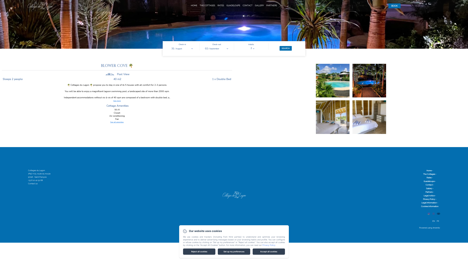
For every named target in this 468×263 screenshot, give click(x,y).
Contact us (33, 184)
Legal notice (429, 196)
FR (438, 221)
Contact (248, 5)
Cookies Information (430, 206)
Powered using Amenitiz (429, 228)
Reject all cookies (199, 251)
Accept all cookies (268, 251)
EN (433, 221)
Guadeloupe (233, 5)
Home (194, 5)
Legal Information (429, 203)
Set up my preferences (234, 251)
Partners (271, 5)
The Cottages (207, 5)
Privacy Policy (429, 199)
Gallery (259, 5)
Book (394, 6)
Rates (221, 5)
